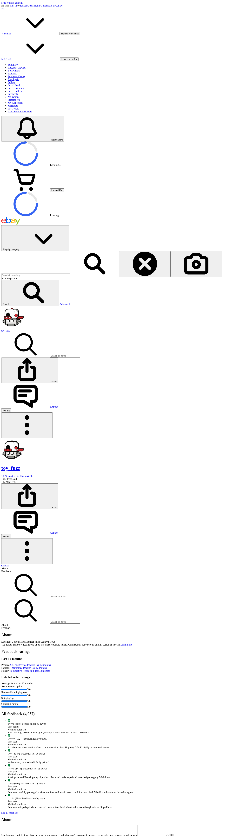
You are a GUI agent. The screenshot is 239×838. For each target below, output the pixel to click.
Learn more (126, 644)
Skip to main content (11, 2)
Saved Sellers (15, 91)
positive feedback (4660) (17, 476)
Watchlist (12, 73)
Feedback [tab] (6, 571)
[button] (30, 293)
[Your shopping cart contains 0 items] (25, 190)
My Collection (15, 102)
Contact (5, 565)
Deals (30, 5)
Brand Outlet (40, 5)
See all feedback (9, 812)
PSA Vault (13, 108)
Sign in (13, 5)
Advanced (64, 304)
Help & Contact (55, 5)
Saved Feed (14, 85)
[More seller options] (27, 425)
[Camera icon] (196, 264)
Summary (13, 64)
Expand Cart (57, 190)
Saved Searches (16, 88)
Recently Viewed (17, 67)
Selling (11, 82)
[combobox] (35, 275)
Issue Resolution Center (20, 111)
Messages (13, 105)
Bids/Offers (14, 70)
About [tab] (4, 568)
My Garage (14, 97)
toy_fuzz (5, 330)
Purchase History (16, 76)
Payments (13, 94)
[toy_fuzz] (12, 327)
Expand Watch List (70, 33)
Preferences (14, 99)
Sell (3, 8)
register (24, 5)
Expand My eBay (69, 59)
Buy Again (13, 79)
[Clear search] (145, 264)
